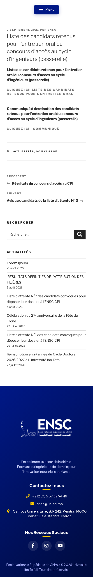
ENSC (52, 29)
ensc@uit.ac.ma (50, 503)
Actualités (23, 151)
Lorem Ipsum (17, 263)
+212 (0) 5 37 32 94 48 (49, 496)
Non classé (47, 151)
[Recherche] (80, 234)
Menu (49, 9)
